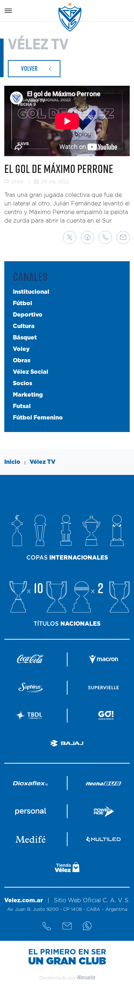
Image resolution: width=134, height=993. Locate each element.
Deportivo (28, 315)
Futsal (22, 406)
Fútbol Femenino (38, 418)
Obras (21, 360)
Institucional (31, 292)
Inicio (12, 462)
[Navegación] (8, 10)
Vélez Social (30, 372)
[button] (69, 237)
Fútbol (22, 303)
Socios (22, 383)
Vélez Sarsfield (70, 17)
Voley (21, 349)
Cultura (24, 326)
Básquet (25, 338)
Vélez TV (42, 462)
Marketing (28, 395)
